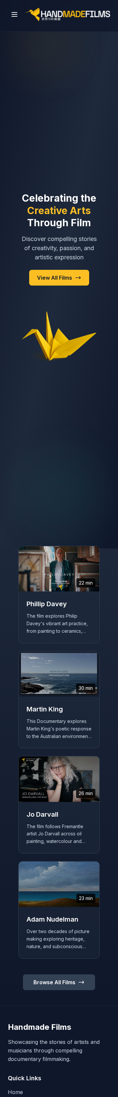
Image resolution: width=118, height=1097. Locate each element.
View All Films (54, 277)
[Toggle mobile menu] (14, 14)
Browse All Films (54, 982)
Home (15, 1092)
